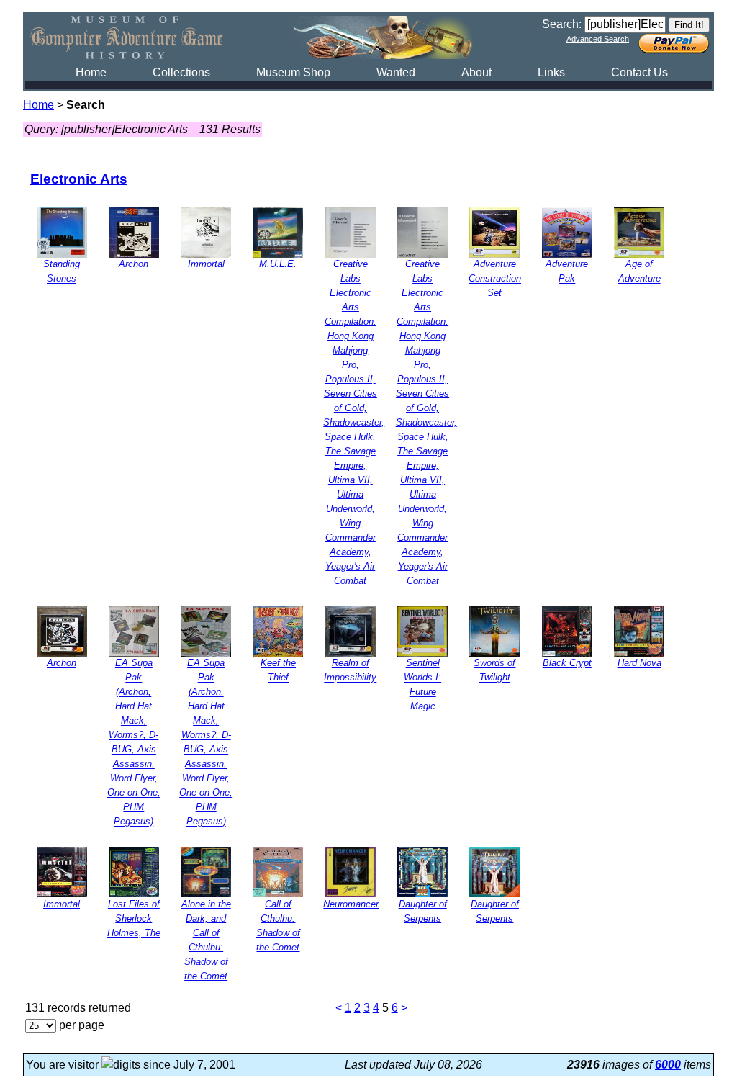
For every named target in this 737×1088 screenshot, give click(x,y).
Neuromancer (351, 904)
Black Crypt (567, 663)
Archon (133, 264)
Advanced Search (597, 39)
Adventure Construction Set (495, 279)
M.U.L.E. (278, 264)
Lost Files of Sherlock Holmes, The (133, 918)
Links (551, 72)
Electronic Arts (78, 178)
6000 (668, 1064)
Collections (181, 72)
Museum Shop (293, 72)
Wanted (395, 72)
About (476, 72)
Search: (562, 24)
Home (91, 72)
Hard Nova (639, 663)
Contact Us (639, 72)
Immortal (206, 264)
